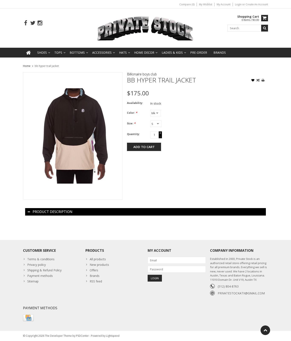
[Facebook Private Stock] (25, 23)
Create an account (257, 4)
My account (223, 4)
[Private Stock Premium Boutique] (145, 28)
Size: (131, 123)
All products (98, 259)
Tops (58, 52)
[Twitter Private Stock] (32, 23)
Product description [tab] (52, 211)
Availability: (135, 103)
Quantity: (133, 134)
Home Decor (144, 52)
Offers (94, 270)
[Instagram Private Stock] (39, 23)
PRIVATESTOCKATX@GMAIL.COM (241, 293)
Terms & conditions (41, 259)
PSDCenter (82, 336)
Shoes (42, 52)
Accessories (102, 52)
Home (26, 66)
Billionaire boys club (142, 74)
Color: (132, 113)
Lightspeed (113, 336)
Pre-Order (198, 52)
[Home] (28, 52)
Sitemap (33, 281)
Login (238, 4)
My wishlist (205, 4)
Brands (219, 52)
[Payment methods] (28, 317)
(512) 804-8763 (228, 286)
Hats (123, 52)
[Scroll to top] (265, 330)
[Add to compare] (258, 81)
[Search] (264, 28)
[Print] (263, 81)
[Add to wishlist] (253, 81)
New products (99, 265)
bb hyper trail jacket (47, 66)
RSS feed (96, 281)
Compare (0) (186, 4)
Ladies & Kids (172, 52)
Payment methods (40, 276)
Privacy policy (36, 265)
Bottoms (77, 52)
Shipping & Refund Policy (44, 270)
